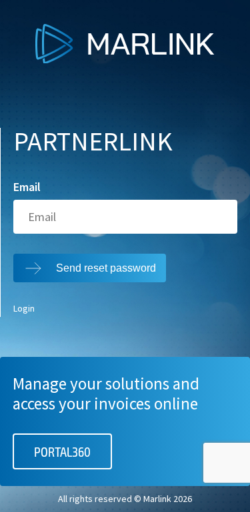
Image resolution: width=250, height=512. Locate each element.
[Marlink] (125, 59)
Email (27, 187)
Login (24, 309)
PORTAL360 (62, 451)
